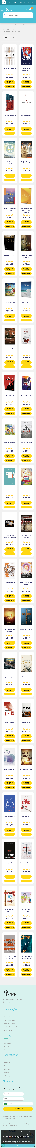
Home (13, 23)
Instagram (7, 1069)
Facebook (7, 1062)
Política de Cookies (9, 1030)
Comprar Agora (10, 86)
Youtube (6, 1073)
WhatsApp (7, 1076)
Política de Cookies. (21, 1138)
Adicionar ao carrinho (9, 82)
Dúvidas (6, 1046)
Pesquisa (21, 23)
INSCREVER (18, 1109)
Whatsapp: (12, 1002)
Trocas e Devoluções (10, 1020)
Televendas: (14, 999)
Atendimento (8, 1043)
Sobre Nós (7, 1017)
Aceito (18, 1145)
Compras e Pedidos (9, 1024)
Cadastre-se (7, 1050)
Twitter (6, 1066)
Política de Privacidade (10, 1027)
